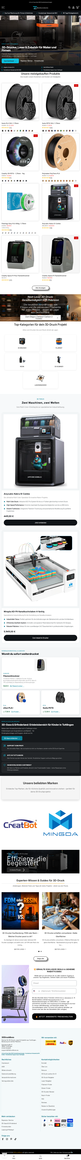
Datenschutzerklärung (9, 1074)
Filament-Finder (46, 1084)
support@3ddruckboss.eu (10, 1050)
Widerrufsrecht (6, 1070)
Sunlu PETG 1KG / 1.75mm (51, 123)
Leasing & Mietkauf (8, 1130)
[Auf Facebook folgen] (3, 1139)
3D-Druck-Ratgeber (47, 1077)
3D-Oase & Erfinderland (9, 1123)
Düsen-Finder (45, 1088)
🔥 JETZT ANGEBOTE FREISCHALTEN (54, 1017)
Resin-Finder (45, 1095)
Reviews (44, 1102)
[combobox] (36, 991)
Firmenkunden (39, 61)
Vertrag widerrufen (8, 1081)
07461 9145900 (6, 1048)
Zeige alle (40, 958)
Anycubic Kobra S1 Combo (51, 223)
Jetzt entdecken (40, 523)
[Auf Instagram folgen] (7, 1139)
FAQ (42, 1099)
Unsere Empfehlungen (48, 1110)
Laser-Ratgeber (46, 1081)
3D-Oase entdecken (12, 738)
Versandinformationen (9, 1077)
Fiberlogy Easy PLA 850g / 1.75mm (14, 223)
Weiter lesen (19, 949)
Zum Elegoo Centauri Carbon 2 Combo (39, 318)
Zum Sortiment (10, 61)
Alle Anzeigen (41, 288)
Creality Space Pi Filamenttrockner (54, 276)
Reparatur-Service (26, 61)
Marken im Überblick (48, 1106)
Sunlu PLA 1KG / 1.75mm (10, 123)
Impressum (5, 1063)
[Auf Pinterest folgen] (11, 1139)
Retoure (44, 1070)
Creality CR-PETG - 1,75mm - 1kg (13, 173)
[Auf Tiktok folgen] (15, 1139)
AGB (3, 1066)
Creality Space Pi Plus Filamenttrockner (15, 276)
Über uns (44, 1066)
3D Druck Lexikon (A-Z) (48, 1074)
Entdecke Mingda (15, 870)
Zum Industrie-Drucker (40, 638)
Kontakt (44, 1063)
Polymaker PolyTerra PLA (51, 173)
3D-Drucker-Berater (47, 1092)
